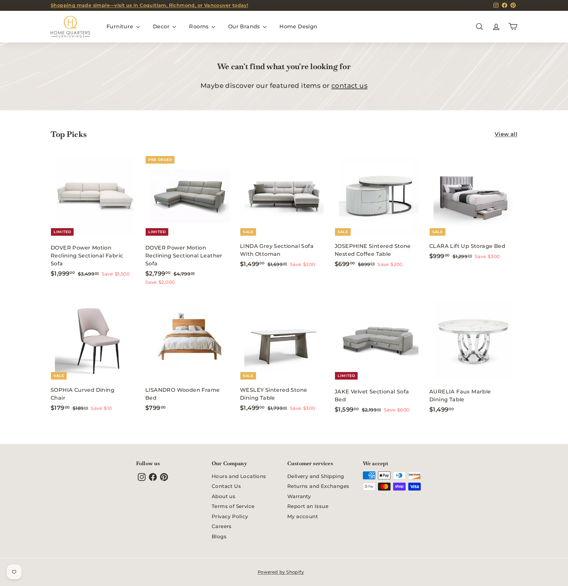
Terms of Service (233, 506)
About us (223, 496)
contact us (349, 86)
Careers (222, 526)
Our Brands (244, 26)
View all (506, 134)
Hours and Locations (239, 476)
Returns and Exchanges (318, 486)
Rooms (199, 26)
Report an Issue (307, 506)
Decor (162, 26)
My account (302, 516)
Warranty (299, 496)
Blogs (219, 536)
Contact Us (226, 486)
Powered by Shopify (281, 571)
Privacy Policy (230, 516)
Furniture (120, 26)
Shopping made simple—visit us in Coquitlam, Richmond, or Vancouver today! (149, 5)
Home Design (298, 26)
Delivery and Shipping (315, 476)
